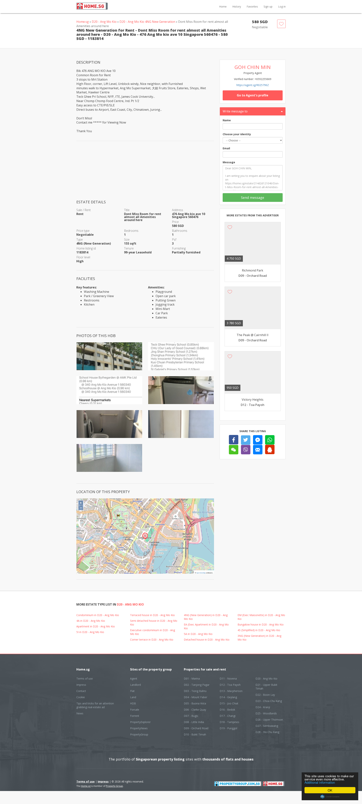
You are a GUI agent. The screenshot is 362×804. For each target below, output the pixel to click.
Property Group (114, 786)
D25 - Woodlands (266, 713)
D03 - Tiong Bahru (195, 691)
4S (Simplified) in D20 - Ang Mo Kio (259, 630)
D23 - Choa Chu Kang (268, 701)
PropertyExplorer (140, 722)
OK (330, 790)
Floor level (83, 257)
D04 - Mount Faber (195, 697)
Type (79, 239)
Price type (83, 230)
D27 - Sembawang (266, 726)
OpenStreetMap (201, 573)
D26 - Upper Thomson (269, 719)
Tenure (129, 248)
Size (127, 239)
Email (226, 148)
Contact (81, 691)
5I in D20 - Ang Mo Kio (90, 632)
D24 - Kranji (262, 707)
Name (227, 120)
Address (177, 209)
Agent (133, 678)
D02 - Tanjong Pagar (196, 685)
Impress (81, 685)
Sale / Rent (83, 209)
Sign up (268, 6)
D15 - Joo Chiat (229, 703)
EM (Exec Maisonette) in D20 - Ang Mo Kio (261, 617)
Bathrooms (179, 230)
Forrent (134, 716)
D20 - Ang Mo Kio (104, 22)
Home (223, 6)
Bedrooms (131, 230)
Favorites (252, 6)
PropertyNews (139, 728)
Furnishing (179, 248)
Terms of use (84, 678)
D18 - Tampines (229, 722)
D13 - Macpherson (231, 691)
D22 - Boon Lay (265, 694)
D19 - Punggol (228, 728)
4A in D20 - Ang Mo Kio (90, 620)
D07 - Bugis (191, 716)
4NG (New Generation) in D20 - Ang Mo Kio (206, 617)
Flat (132, 691)
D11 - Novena (228, 678)
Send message (252, 197)
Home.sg (82, 22)
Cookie (80, 697)
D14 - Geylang (228, 697)
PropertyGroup (139, 734)
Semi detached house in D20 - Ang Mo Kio (153, 622)
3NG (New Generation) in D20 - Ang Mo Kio (259, 637)
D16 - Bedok (227, 709)
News (79, 713)
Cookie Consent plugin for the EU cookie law (330, 797)
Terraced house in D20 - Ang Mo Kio (152, 615)
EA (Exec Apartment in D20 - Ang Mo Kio (206, 626)
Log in (282, 6)
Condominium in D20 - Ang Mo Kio (97, 615)
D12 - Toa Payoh (230, 685)
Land (133, 697)
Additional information (319, 782)
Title (127, 209)
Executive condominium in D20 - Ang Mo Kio (152, 632)
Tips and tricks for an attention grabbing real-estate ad (95, 705)
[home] (274, 783)
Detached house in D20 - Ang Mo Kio (206, 639)
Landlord (135, 685)
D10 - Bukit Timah (195, 734)
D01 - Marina (192, 678)
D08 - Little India (194, 722)
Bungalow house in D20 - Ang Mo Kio (261, 624)
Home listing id (86, 248)
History (236, 6)
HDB (133, 703)
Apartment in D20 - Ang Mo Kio (95, 626)
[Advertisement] (145, 173)
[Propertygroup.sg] (238, 783)
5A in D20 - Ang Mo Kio (198, 634)
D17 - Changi (227, 716)
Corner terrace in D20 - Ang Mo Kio (151, 639)
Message (229, 162)
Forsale (134, 709)
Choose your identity (237, 134)
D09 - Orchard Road (196, 728)
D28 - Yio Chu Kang (267, 732)
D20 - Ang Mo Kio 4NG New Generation (147, 22)
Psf (174, 239)
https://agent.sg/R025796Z (252, 85)
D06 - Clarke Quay (195, 709)
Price (175, 221)
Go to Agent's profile (252, 95)
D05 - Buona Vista (195, 703)
